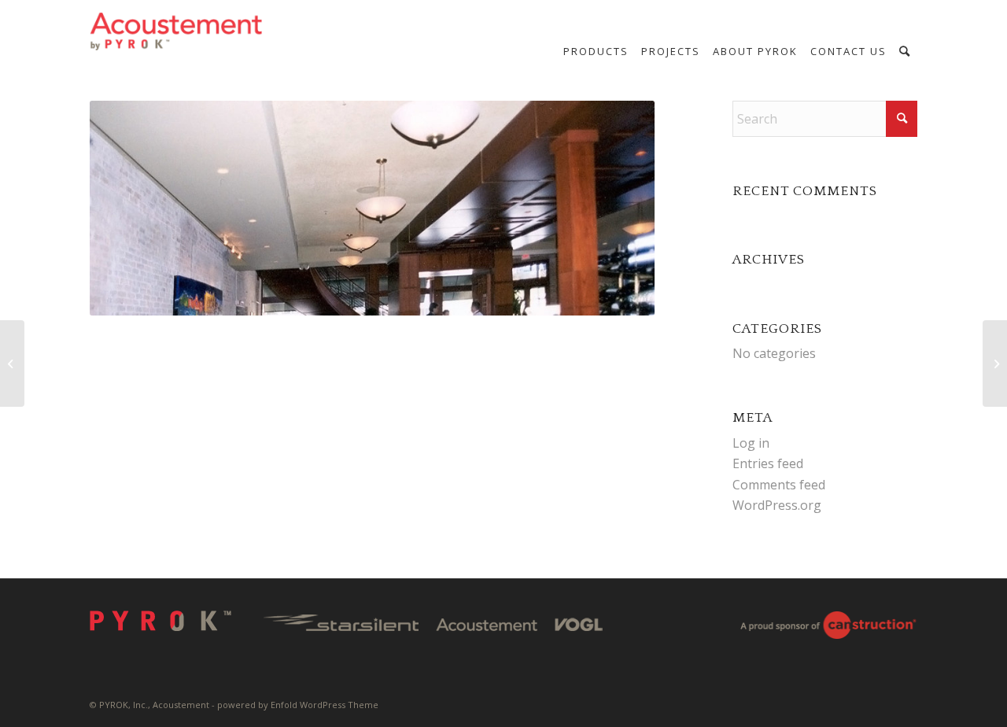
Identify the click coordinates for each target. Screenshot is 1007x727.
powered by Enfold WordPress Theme (297, 704)
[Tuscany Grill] (995, 363)
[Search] (905, 51)
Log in (750, 443)
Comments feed (778, 484)
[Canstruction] (828, 628)
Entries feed (767, 463)
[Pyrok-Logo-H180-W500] (177, 31)
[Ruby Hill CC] (12, 363)
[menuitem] (596, 51)
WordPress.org (776, 505)
